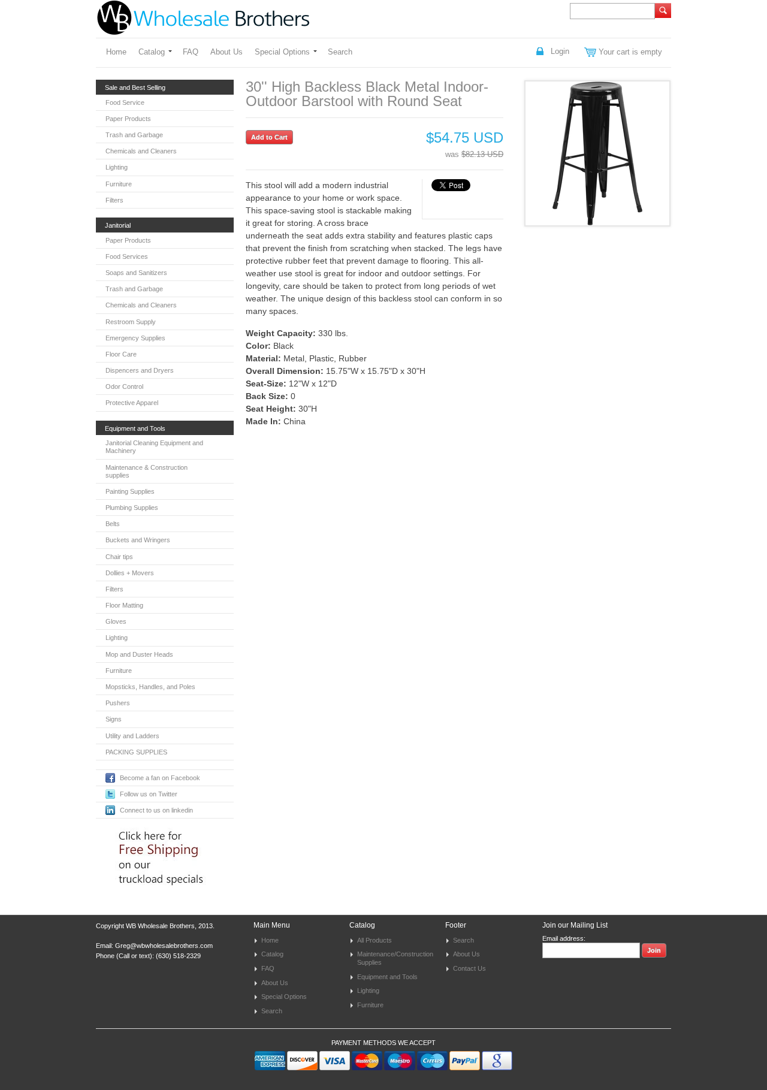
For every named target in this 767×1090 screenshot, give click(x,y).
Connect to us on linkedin (156, 810)
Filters (114, 200)
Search (340, 51)
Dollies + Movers (129, 572)
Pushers (117, 702)
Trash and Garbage (134, 134)
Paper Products (128, 118)
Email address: (563, 938)
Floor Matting (124, 605)
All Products (374, 940)
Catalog (151, 51)
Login (560, 51)
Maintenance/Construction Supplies (395, 958)
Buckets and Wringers (137, 540)
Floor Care (121, 354)
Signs (113, 719)
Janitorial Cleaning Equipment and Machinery (154, 446)
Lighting (116, 167)
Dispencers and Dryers (139, 370)
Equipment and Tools (387, 976)
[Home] (203, 29)
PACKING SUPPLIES (136, 752)
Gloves (115, 621)
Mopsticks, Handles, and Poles (150, 686)
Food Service (124, 102)
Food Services (126, 256)
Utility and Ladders (132, 735)
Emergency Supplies (135, 338)
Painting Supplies (130, 491)
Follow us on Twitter (148, 794)
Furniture (118, 184)
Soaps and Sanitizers (136, 272)
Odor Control (124, 386)
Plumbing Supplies (131, 507)
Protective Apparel (131, 402)
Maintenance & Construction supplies (146, 471)
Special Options (282, 51)
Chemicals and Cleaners (141, 151)
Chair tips (119, 556)
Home (116, 51)
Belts (112, 523)
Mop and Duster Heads (139, 654)
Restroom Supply (130, 321)
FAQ (190, 51)
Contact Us (469, 968)
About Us (226, 51)
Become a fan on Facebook (160, 777)
